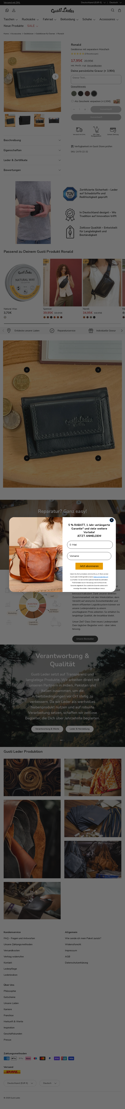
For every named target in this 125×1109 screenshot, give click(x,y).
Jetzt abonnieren (89, 566)
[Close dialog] (112, 520)
